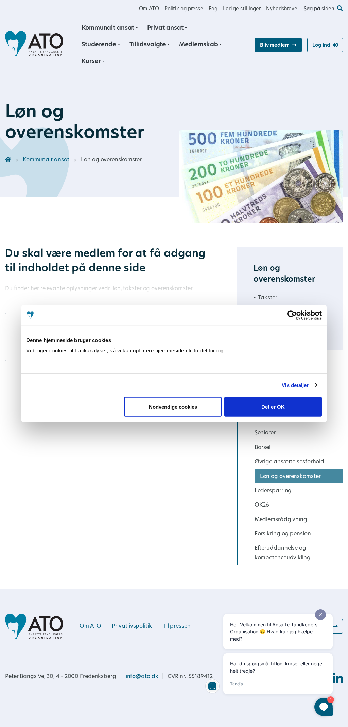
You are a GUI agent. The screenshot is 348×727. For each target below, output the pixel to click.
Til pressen (177, 626)
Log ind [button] (321, 45)
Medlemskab (198, 45)
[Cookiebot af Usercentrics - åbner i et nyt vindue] (292, 315)
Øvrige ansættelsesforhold (290, 462)
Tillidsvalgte (147, 45)
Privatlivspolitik (132, 626)
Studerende (99, 45)
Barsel (263, 447)
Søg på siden (319, 9)
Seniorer (265, 433)
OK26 (262, 505)
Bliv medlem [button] (275, 45)
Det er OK (273, 407)
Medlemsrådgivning (281, 520)
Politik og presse (183, 9)
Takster (267, 298)
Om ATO (149, 9)
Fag (213, 9)
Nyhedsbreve (281, 9)
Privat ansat (165, 28)
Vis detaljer (295, 385)
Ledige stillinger (242, 9)
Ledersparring (273, 491)
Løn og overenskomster (290, 476)
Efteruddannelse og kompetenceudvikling (283, 553)
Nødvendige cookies (173, 407)
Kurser (91, 61)
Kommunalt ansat (108, 28)
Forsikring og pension (283, 534)
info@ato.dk (142, 676)
